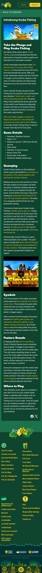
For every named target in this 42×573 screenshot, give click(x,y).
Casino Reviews (7, 469)
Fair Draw (26, 459)
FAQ (24, 504)
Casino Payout (28, 486)
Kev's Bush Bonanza (30, 455)
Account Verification (9, 458)
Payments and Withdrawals (7, 505)
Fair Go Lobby (7, 451)
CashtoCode (6, 527)
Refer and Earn (7, 465)
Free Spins (26, 462)
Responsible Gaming (30, 512)
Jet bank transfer (8, 524)
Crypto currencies (8, 509)
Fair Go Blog (6, 472)
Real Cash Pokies (29, 490)
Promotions (27, 451)
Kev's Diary (5, 461)
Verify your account (9, 531)
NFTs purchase (7, 535)
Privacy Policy (28, 515)
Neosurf (4, 513)
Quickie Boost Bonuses (27, 470)
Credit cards (6, 517)
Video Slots (26, 482)
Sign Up (35, 5)
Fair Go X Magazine (9, 476)
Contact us (26, 519)
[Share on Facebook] (32, 416)
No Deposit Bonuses (30, 466)
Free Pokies (27, 493)
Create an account (8, 454)
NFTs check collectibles (6, 539)
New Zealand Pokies (30, 479)
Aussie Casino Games (31, 475)
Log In (23, 5)
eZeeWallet (6, 520)
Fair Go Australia (8, 480)
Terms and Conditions (31, 508)
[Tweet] (36, 416)
